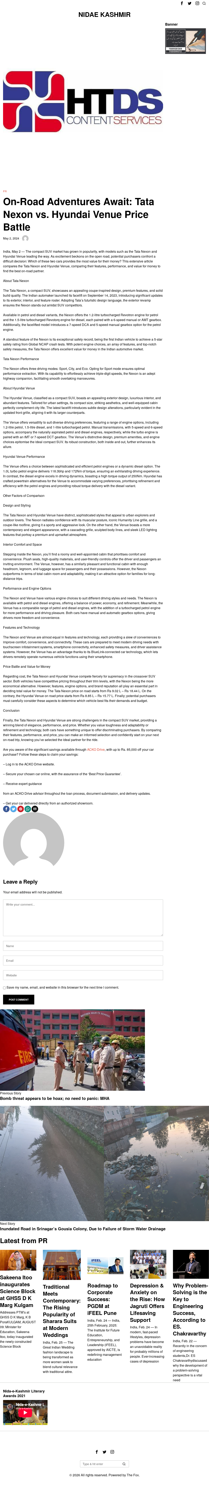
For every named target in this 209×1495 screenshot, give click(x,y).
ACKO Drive (96, 749)
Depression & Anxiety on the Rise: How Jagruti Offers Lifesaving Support (147, 1302)
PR (5, 191)
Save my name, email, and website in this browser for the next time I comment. (63, 987)
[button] (124, 1464)
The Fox (133, 1475)
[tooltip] (182, 3)
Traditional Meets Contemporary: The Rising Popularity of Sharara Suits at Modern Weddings (62, 1310)
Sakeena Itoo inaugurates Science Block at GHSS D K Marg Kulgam (17, 1291)
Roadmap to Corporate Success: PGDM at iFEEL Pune (102, 1299)
